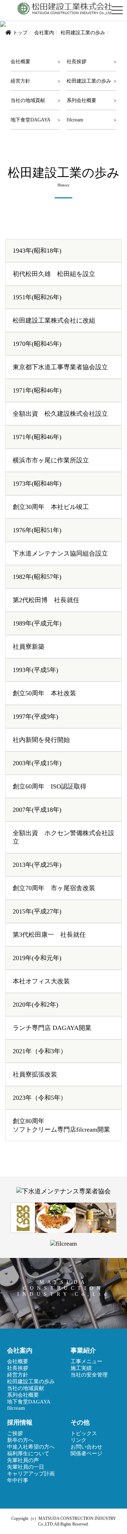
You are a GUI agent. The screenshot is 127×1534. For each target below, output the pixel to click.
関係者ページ (86, 1453)
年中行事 (17, 1480)
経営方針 (20, 81)
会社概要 (20, 61)
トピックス (84, 1433)
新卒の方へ (20, 1440)
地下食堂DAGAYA (30, 119)
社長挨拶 (76, 61)
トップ (20, 32)
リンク (78, 1440)
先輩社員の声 (23, 1460)
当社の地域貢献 (28, 100)
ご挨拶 (15, 1433)
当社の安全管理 (89, 1375)
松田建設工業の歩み (89, 81)
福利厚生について (28, 1453)
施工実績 (81, 1368)
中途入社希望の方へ (31, 1447)
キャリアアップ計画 (31, 1473)
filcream (75, 119)
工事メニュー (86, 1361)
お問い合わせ (86, 1447)
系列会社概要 (81, 100)
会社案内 (44, 32)
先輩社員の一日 (25, 1467)
